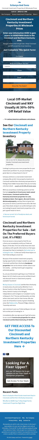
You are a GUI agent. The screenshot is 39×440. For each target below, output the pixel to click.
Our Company (6, 14)
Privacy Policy (13, 420)
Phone (19, 70)
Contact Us (26, 420)
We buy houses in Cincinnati (12, 285)
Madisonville (13, 303)
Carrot (30, 437)
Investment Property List (13, 418)
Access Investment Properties (22, 14)
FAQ (23, 418)
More (35, 14)
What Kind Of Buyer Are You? (19, 63)
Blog (20, 420)
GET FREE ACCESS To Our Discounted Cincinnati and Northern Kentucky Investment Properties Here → (19, 336)
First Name (19, 56)
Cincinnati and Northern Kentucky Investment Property (18, 129)
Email (19, 77)
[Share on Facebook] (4, 354)
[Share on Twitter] (7, 354)
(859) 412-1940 (22, 12)
